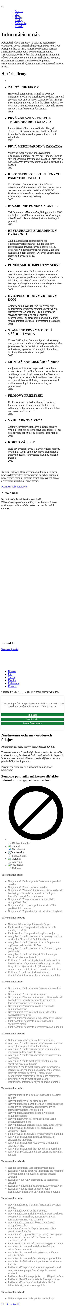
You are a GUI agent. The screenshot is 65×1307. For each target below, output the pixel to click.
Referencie (20, 23)
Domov (19, 11)
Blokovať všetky (21, 843)
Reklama (17, 868)
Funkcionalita (19, 855)
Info (17, 14)
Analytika (17, 862)
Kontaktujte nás (9, 649)
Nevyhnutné (18, 849)
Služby (18, 17)
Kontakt (19, 26)
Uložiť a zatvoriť (10, 1304)
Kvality (18, 20)
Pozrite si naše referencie (14, 486)
